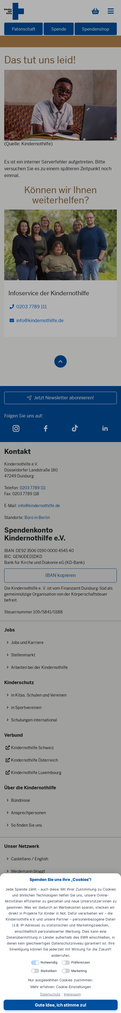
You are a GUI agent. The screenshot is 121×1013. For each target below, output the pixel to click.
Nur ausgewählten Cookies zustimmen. (60, 980)
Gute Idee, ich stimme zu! (60, 1005)
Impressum (72, 994)
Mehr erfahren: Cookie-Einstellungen (60, 987)
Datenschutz (50, 994)
